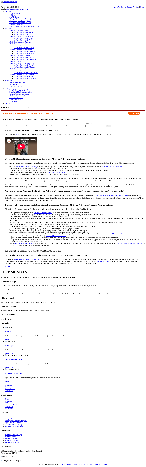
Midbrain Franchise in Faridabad (25, 59)
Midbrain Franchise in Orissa (19, 44)
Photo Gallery (10, 389)
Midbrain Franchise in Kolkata (24, 71)
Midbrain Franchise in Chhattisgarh (21, 36)
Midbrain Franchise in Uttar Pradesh (21, 75)
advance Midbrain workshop (56, 236)
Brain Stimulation (15, 100)
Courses (8, 11)
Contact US (9, 391)
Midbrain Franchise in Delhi (18, 61)
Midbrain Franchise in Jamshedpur (25, 51)
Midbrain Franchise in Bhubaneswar (26, 46)
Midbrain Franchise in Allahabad (25, 78)
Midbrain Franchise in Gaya (23, 34)
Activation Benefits (11, 405)
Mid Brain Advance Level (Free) (20, 23)
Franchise (8, 80)
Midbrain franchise (103, 261)
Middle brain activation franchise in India (27, 259)
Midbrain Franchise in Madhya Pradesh (22, 63)
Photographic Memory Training (20, 19)
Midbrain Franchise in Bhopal (24, 65)
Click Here (134, 113)
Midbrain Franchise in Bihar (18, 30)
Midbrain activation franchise (103, 195)
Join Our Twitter (10, 437)
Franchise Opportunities (17, 82)
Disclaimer (8, 409)
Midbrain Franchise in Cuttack (24, 48)
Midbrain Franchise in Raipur (24, 38)
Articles (7, 88)
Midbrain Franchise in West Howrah (26, 73)
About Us (117, 7)
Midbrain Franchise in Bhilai (23, 40)
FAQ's (123, 7)
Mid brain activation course (43, 213)
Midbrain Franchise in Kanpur (24, 77)
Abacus (8, 332)
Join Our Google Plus (12, 442)
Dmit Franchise (14, 84)
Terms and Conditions (85, 464)
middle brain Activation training (26, 167)
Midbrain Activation (16, 25)
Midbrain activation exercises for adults (130, 243)
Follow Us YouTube (12, 440)
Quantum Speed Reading (14, 373)
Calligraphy (13, 15)
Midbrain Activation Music (18, 96)
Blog (137, 7)
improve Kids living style (56, 172)
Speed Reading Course (13, 423)
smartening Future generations (112, 167)
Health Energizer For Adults (14, 426)
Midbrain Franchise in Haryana (19, 55)
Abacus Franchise (15, 13)
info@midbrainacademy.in (15, 9)
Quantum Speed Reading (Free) (20, 21)
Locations (8, 28)
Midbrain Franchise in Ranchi (24, 53)
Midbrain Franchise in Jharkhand (20, 50)
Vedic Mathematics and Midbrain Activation (24, 26)
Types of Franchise (15, 86)
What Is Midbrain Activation (19, 94)
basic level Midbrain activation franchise (119, 234)
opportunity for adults (120, 195)
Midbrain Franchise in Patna (23, 32)
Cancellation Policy (100, 464)
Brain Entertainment (16, 98)
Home (26, 9)
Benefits (8, 387)
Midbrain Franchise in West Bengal (21, 69)
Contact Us (130, 7)
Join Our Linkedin (11, 439)
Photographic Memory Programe (16, 421)
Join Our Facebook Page (13, 435)
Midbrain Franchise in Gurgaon (24, 57)
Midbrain (18, 134)
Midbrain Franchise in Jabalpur (24, 67)
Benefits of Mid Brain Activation (20, 92)
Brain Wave (13, 102)
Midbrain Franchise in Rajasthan (20, 42)
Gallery (142, 7)
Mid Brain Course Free (13, 359)
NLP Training (14, 17)
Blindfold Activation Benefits (19, 90)
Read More (9, 267)
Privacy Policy (72, 464)
